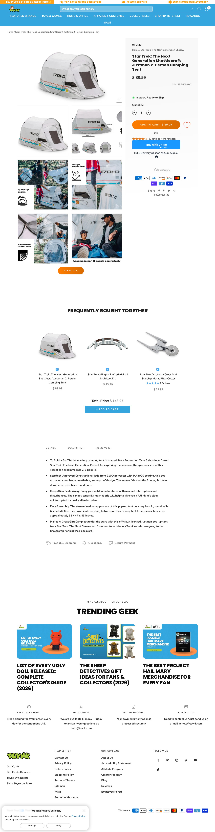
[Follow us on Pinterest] (186, 760)
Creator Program (111, 775)
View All (71, 270)
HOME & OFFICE (77, 16)
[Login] (191, 9)
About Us (107, 758)
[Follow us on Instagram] (176, 760)
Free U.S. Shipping (64, 543)
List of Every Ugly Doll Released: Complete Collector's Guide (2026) (41, 677)
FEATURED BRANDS (23, 16)
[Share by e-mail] (174, 191)
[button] (206, 9)
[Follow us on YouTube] (195, 760)
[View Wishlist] (199, 9)
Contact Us (61, 758)
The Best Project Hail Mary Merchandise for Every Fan (167, 674)
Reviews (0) (103, 448)
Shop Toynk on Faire (19, 783)
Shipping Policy (64, 775)
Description (76, 448)
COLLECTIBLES (139, 16)
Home (10, 32)
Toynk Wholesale (18, 778)
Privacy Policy (63, 763)
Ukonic (137, 44)
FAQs (58, 792)
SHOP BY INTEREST (167, 16)
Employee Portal (111, 792)
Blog (104, 780)
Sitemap (60, 786)
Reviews (106, 786)
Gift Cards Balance (18, 772)
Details (51, 448)
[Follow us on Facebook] (158, 760)
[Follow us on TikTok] (158, 769)
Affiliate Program (112, 769)
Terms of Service (65, 780)
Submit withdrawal (67, 797)
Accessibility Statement (116, 763)
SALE (107, 22)
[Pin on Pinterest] (163, 191)
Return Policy (63, 769)
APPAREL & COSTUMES (109, 16)
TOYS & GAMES (52, 16)
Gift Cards (13, 766)
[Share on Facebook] (159, 191)
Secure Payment (125, 543)
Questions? (95, 543)
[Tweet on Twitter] (168, 191)
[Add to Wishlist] (187, 125)
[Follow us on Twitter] (167, 760)
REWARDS (193, 16)
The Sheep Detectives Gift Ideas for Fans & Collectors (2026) (104, 674)
